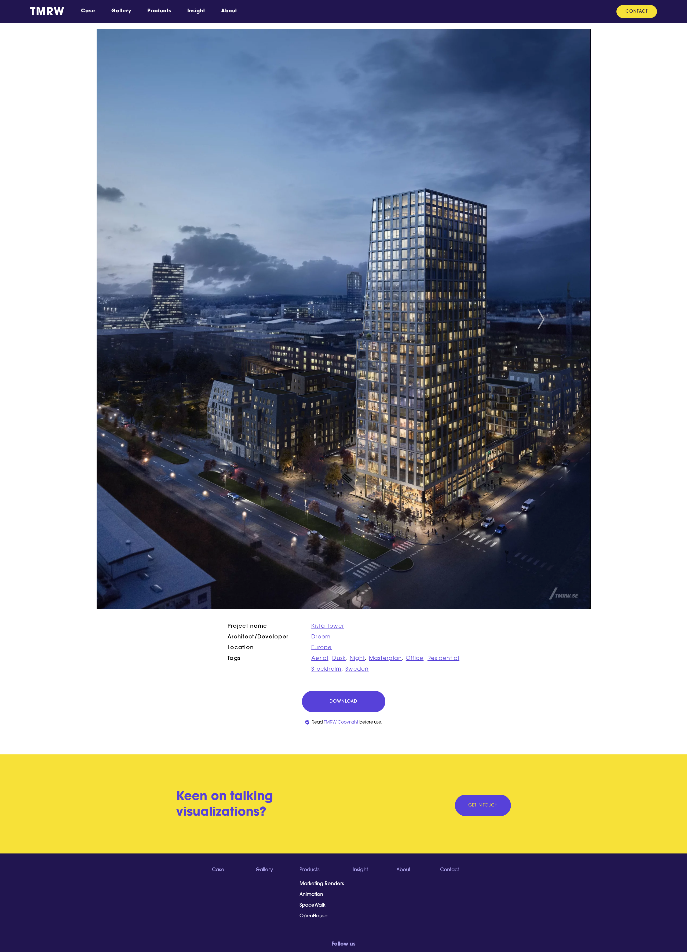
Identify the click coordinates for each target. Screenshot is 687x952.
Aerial (319, 658)
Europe (321, 648)
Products (159, 11)
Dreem (321, 637)
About (229, 11)
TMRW (47, 12)
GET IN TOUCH (483, 805)
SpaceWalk (312, 905)
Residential (443, 658)
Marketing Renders (321, 884)
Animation (311, 894)
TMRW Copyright (341, 722)
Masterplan (385, 658)
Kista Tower (327, 626)
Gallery (121, 11)
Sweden (357, 669)
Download (343, 701)
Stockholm (326, 669)
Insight (196, 11)
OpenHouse (313, 916)
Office (415, 658)
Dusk (339, 658)
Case (88, 11)
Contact (637, 11)
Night (357, 658)
